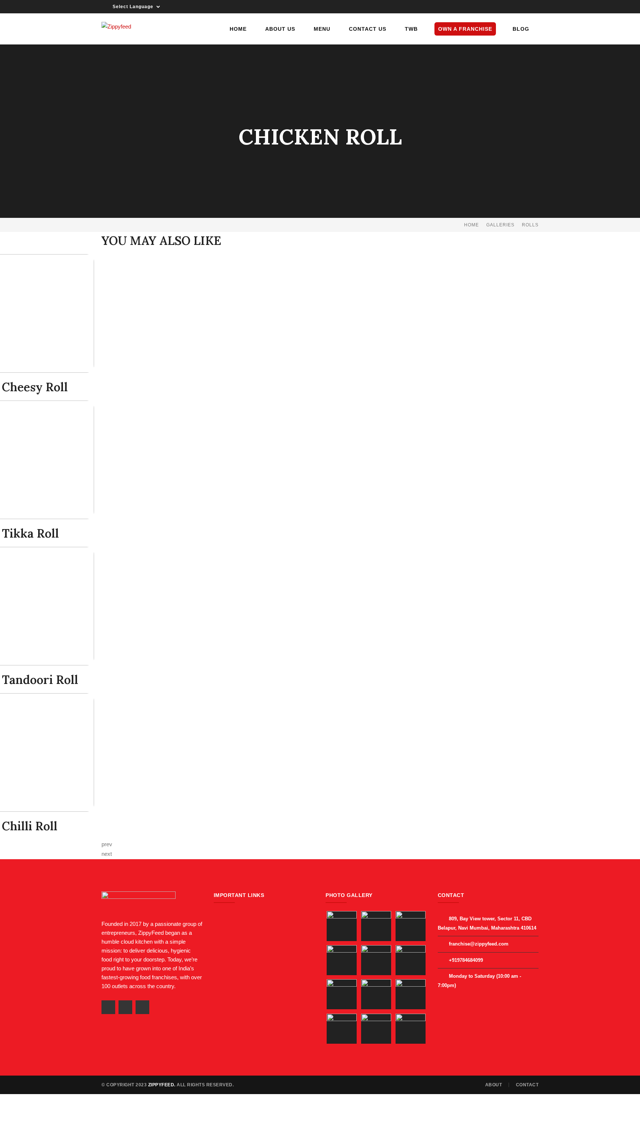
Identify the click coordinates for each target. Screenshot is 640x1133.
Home (471, 224)
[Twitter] (523, 6)
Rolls (530, 224)
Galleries (500, 224)
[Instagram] (533, 6)
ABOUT (493, 1084)
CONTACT (527, 1084)
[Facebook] (512, 6)
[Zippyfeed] (116, 26)
